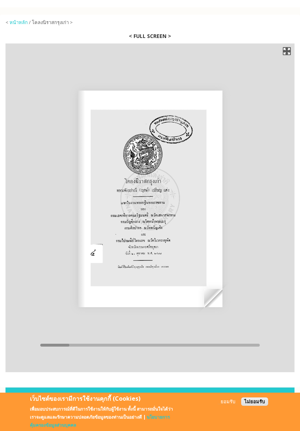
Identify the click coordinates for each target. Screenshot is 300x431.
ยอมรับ (228, 401)
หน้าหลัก (19, 22)
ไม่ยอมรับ (254, 401)
